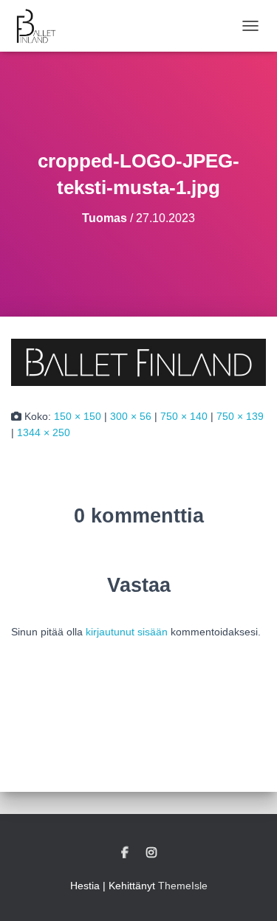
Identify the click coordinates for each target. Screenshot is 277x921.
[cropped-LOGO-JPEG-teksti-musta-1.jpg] (138, 361)
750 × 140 (184, 416)
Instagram (151, 853)
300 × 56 (130, 416)
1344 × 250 (43, 432)
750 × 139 (240, 416)
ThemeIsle (183, 885)
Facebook (125, 853)
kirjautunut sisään (127, 632)
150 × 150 (77, 416)
